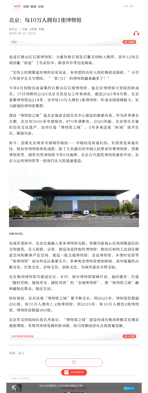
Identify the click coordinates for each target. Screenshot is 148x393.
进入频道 (129, 42)
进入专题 (129, 336)
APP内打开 (77, 372)
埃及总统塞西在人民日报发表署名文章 (60, 385)
